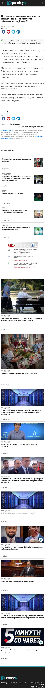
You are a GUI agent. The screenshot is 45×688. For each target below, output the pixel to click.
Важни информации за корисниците (30, 683)
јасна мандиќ (31, 127)
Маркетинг (13, 683)
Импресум (4, 683)
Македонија (15, 124)
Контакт (41, 685)
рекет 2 (41, 127)
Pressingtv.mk (6, 130)
